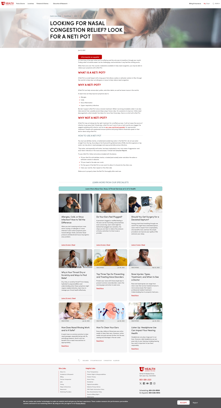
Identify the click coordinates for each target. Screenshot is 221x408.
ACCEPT (183, 402)
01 (80, 16)
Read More (100, 288)
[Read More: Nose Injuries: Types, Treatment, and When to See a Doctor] (145, 257)
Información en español (90, 57)
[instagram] (154, 383)
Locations (31, 3)
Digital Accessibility (92, 384)
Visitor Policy (90, 379)
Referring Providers (65, 392)
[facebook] (144, 383)
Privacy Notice (80, 403)
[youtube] (147, 383)
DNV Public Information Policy (95, 389)
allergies (116, 360)
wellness (86, 360)
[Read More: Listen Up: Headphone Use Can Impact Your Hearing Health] (145, 311)
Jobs (61, 382)
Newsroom (63, 389)
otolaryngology (96, 360)
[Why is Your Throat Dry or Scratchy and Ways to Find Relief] (75, 275)
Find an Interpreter (65, 379)
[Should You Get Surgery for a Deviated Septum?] (145, 221)
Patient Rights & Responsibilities (96, 374)
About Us (62, 372)
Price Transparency (92, 372)
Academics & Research (66, 374)
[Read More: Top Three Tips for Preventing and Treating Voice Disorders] (110, 257)
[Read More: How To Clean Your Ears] (110, 311)
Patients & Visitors (42, 3)
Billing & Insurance (195, 3)
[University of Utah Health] (7, 3)
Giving (62, 384)
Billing (61, 377)
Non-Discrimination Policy (94, 392)
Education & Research (60, 3)
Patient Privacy (91, 377)
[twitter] (141, 383)
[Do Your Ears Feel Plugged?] (110, 221)
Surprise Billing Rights (93, 394)
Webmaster (90, 397)
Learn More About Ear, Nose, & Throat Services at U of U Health (110, 189)
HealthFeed (67, 16)
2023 (75, 16)
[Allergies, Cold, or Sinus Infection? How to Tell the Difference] (75, 221)
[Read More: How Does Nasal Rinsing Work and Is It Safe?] (75, 311)
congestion (108, 360)
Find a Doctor (20, 3)
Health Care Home (55, 16)
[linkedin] (151, 383)
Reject (195, 402)
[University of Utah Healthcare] (151, 369)
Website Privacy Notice (93, 387)
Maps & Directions (65, 387)
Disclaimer (90, 382)
